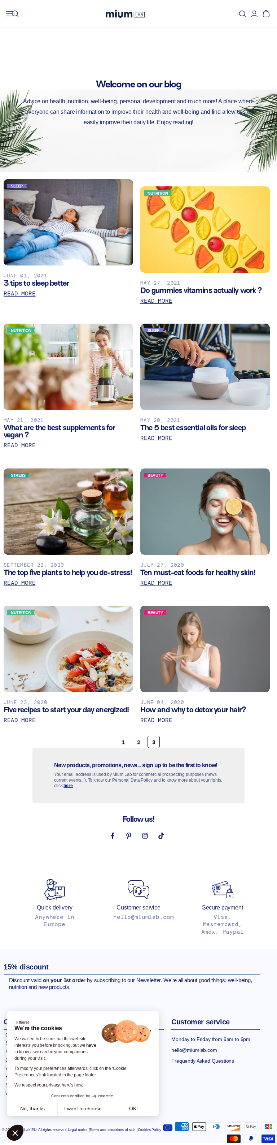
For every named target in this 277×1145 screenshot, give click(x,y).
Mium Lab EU (25, 1130)
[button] (15, 1132)
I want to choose (83, 1108)
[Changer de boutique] (171, 1126)
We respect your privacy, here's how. (48, 1085)
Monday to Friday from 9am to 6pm (210, 1039)
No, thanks (32, 1108)
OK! (133, 1108)
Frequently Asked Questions (202, 1061)
